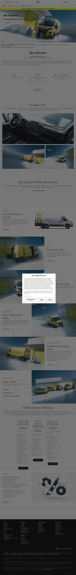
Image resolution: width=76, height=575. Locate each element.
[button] (30, 300)
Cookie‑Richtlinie (33, 292)
